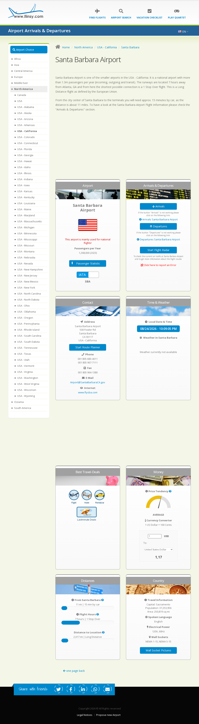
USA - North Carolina (29, 293)
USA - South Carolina (29, 335)
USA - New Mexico (27, 281)
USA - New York (26, 287)
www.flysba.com (87, 392)
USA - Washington (27, 378)
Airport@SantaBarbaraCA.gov (87, 382)
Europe (18, 77)
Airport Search (121, 17)
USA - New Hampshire (30, 269)
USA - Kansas (24, 191)
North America (23, 89)
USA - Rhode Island (28, 329)
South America (22, 408)
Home (66, 47)
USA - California (27, 131)
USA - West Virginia (28, 384)
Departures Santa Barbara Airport (159, 239)
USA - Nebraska (26, 257)
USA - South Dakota (28, 341)
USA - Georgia (25, 155)
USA (19, 101)
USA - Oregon (25, 317)
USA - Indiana (25, 179)
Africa (17, 59)
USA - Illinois (24, 173)
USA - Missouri (25, 245)
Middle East (21, 83)
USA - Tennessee (27, 347)
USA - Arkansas (26, 125)
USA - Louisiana (26, 203)
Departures (159, 226)
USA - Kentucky (25, 197)
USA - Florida (24, 149)
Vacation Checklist (149, 17)
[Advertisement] (123, 147)
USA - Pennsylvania (28, 323)
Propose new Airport (108, 715)
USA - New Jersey (27, 275)
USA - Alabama (25, 107)
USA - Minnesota (27, 233)
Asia (16, 65)
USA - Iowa (23, 185)
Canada (21, 95)
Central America (23, 71)
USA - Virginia (25, 372)
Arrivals (160, 206)
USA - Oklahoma (26, 311)
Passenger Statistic (88, 263)
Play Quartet (177, 17)
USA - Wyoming (26, 396)
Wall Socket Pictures (158, 650)
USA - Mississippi (27, 239)
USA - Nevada (25, 263)
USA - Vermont (25, 366)
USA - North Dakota (28, 299)
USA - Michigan (25, 227)
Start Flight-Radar (158, 250)
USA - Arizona (25, 119)
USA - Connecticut (27, 143)
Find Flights (97, 17)
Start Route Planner (87, 347)
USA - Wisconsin (26, 390)
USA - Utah (23, 360)
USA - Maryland (26, 215)
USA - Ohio (23, 305)
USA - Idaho (24, 167)
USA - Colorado (26, 137)
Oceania (19, 402)
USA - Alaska (24, 113)
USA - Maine (24, 209)
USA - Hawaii (24, 161)
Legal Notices (84, 715)
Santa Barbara (130, 47)
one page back (75, 671)
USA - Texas (24, 353)
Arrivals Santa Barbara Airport (160, 219)
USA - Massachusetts (29, 221)
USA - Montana (25, 251)
